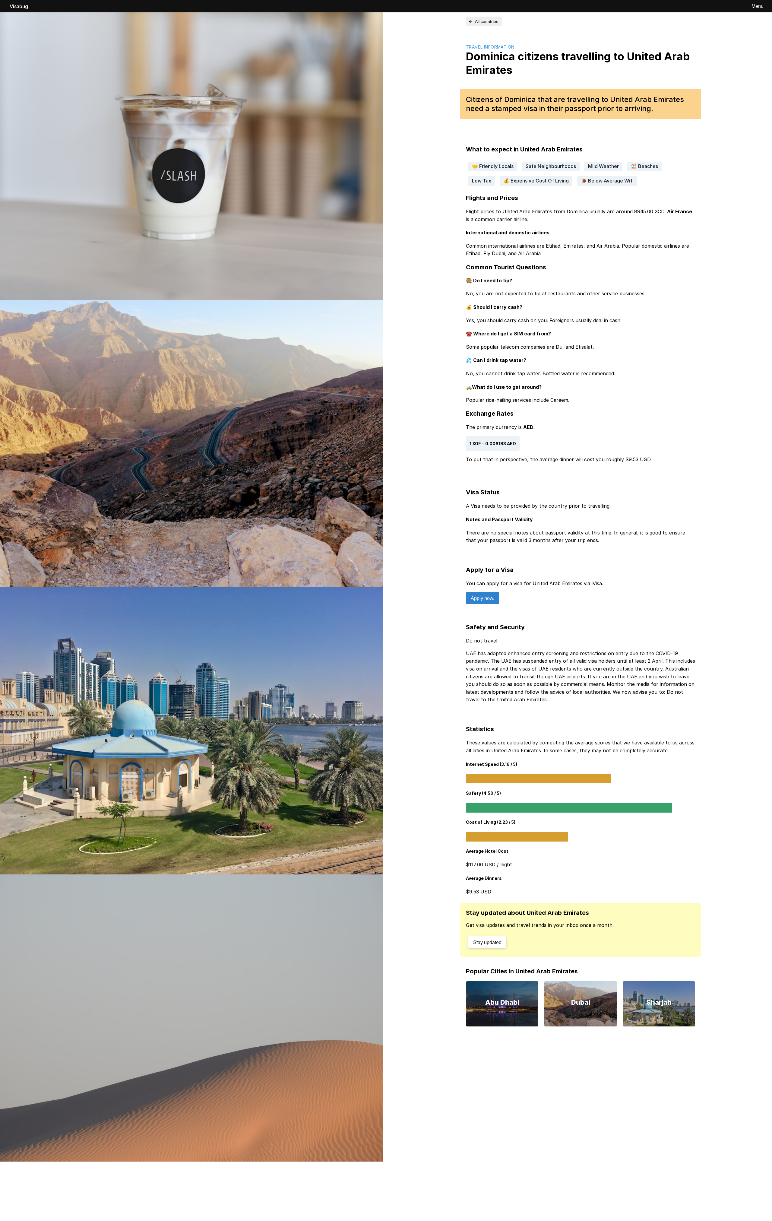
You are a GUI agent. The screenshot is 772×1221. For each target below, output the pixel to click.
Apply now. (482, 598)
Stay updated (487, 942)
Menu (757, 6)
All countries (486, 21)
